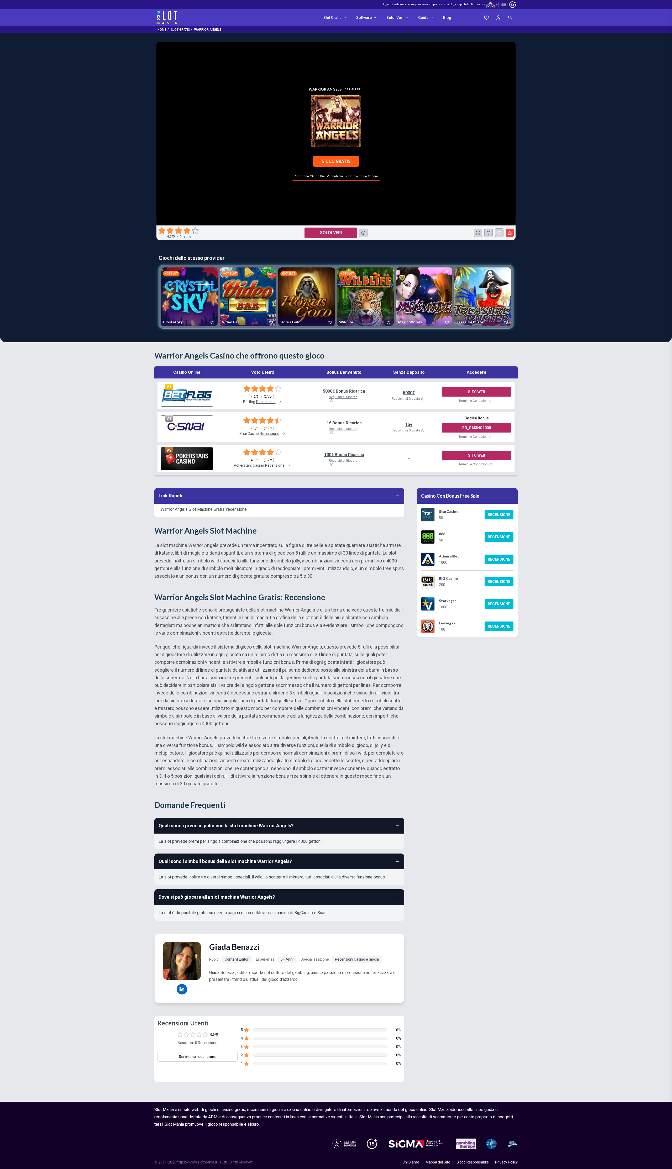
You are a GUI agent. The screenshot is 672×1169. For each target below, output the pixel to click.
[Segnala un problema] (510, 233)
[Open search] (510, 17)
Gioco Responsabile (472, 1162)
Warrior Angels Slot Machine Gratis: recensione (204, 509)
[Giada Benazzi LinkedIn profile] (182, 989)
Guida (423, 17)
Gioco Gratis (336, 161)
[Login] (498, 17)
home (162, 29)
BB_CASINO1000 (476, 428)
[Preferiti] (486, 17)
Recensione (499, 515)
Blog (447, 17)
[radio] (162, 230)
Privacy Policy (506, 1162)
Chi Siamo (410, 1162)
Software (364, 17)
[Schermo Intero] (478, 233)
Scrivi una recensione (197, 1057)
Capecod (356, 89)
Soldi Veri (394, 17)
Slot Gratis (332, 17)
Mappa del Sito (438, 1162)
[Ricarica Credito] (488, 233)
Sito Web (476, 392)
